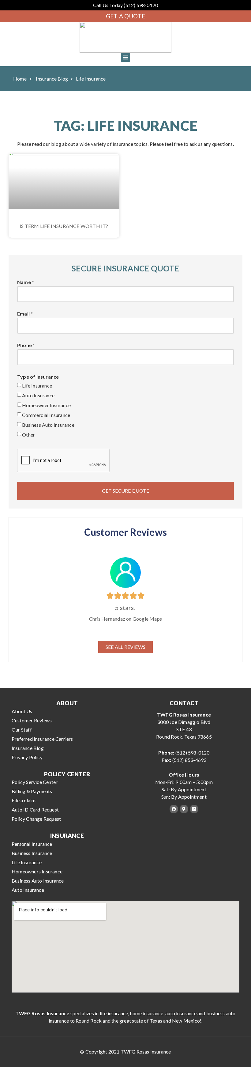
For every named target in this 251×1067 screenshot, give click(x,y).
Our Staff (22, 729)
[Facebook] (174, 809)
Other (28, 434)
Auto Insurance (38, 395)
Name (24, 282)
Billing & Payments (32, 791)
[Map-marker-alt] (184, 809)
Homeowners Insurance (37, 871)
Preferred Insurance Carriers (42, 739)
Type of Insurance (38, 377)
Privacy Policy (27, 757)
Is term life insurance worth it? (64, 226)
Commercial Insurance (46, 415)
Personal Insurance (32, 844)
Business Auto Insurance (48, 425)
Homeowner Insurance (46, 405)
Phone (24, 345)
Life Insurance (37, 385)
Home (20, 78)
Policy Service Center (35, 782)
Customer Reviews (32, 720)
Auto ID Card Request (35, 809)
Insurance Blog (52, 78)
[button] (125, 57)
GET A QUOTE (125, 16)
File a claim (24, 800)
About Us (22, 711)
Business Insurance (32, 853)
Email (23, 313)
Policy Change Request (36, 819)
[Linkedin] (194, 809)
